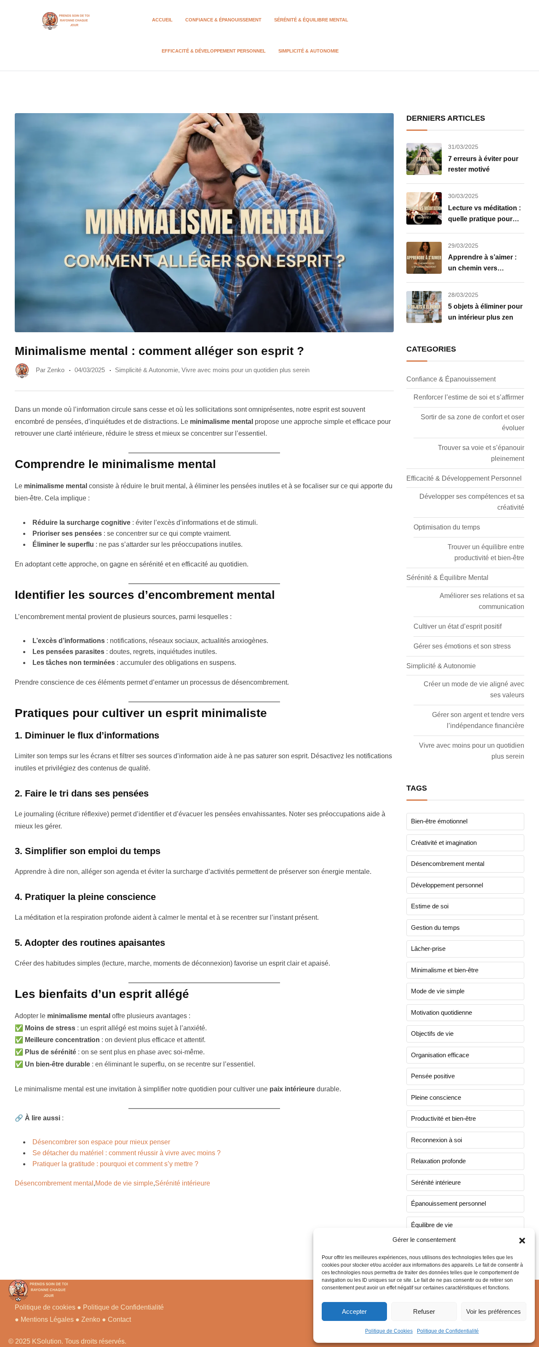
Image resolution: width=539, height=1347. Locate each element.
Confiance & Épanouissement (223, 19)
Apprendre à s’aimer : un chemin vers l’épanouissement (482, 268)
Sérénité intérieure (182, 1183)
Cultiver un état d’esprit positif (458, 626)
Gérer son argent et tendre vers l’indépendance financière (478, 720)
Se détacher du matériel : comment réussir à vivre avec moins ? (126, 1152)
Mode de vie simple (124, 1183)
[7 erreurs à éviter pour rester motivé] (424, 159)
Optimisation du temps (447, 527)
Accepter (354, 1311)
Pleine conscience (436, 1097)
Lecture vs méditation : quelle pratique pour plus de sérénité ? (484, 218)
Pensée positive (433, 1076)
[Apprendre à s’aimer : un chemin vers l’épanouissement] (424, 258)
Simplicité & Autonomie (308, 50)
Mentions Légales (47, 1319)
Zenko (91, 1319)
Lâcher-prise (428, 948)
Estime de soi (429, 906)
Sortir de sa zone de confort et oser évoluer (472, 422)
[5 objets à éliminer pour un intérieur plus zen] (424, 307)
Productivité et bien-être (443, 1118)
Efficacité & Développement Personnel (214, 50)
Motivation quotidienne (441, 1012)
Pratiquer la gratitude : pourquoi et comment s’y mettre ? (115, 1163)
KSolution (46, 1341)
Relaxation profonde (438, 1160)
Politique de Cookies (389, 1331)
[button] (522, 1240)
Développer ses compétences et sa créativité (471, 502)
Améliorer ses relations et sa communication (482, 601)
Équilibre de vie (432, 1224)
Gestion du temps (435, 927)
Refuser (424, 1311)
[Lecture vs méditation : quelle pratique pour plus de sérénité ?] (424, 208)
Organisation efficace (440, 1055)
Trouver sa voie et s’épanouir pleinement (481, 453)
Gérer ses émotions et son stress (462, 646)
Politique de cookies (45, 1307)
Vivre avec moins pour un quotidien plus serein (245, 369)
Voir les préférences (493, 1311)
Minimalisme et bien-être (444, 970)
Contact (119, 1319)
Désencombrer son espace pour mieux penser (101, 1142)
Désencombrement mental (54, 1183)
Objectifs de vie (432, 1033)
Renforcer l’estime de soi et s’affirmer (469, 397)
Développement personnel (447, 885)
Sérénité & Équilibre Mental (311, 19)
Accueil (162, 19)
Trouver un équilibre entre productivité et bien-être (486, 552)
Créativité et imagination (444, 842)
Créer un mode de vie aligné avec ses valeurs (474, 689)
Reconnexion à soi (436, 1139)
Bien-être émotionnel (439, 821)
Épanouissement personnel (448, 1203)
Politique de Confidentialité (448, 1331)
